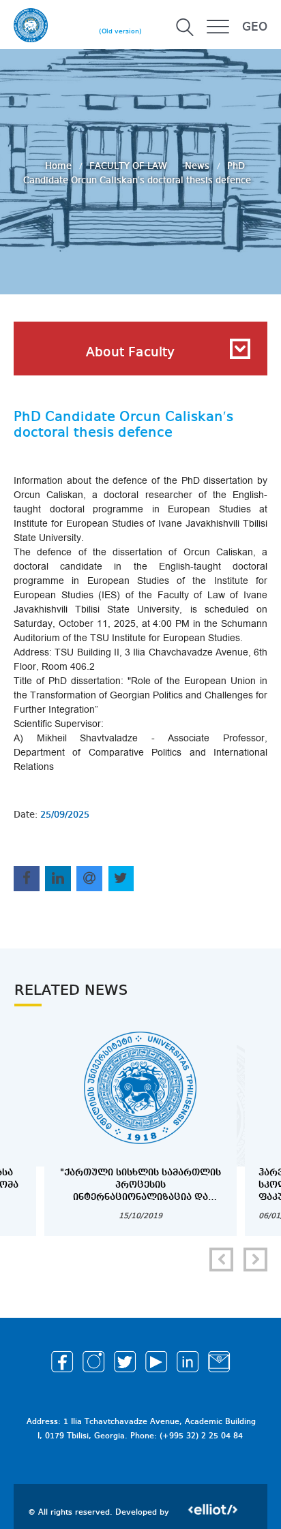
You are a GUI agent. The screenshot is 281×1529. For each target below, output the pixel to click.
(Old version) (120, 31)
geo (254, 27)
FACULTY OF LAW (129, 165)
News (198, 165)
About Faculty (130, 353)
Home (59, 165)
